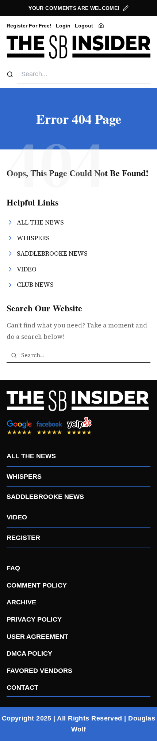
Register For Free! (29, 26)
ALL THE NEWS (31, 456)
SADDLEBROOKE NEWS (45, 496)
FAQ (13, 568)
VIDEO (17, 517)
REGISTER (23, 537)
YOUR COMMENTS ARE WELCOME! (73, 8)
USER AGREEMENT (37, 636)
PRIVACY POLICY (34, 619)
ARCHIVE (21, 602)
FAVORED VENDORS (39, 670)
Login (63, 26)
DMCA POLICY (29, 653)
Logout (84, 26)
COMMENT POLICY (37, 585)
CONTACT (22, 687)
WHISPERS (24, 476)
